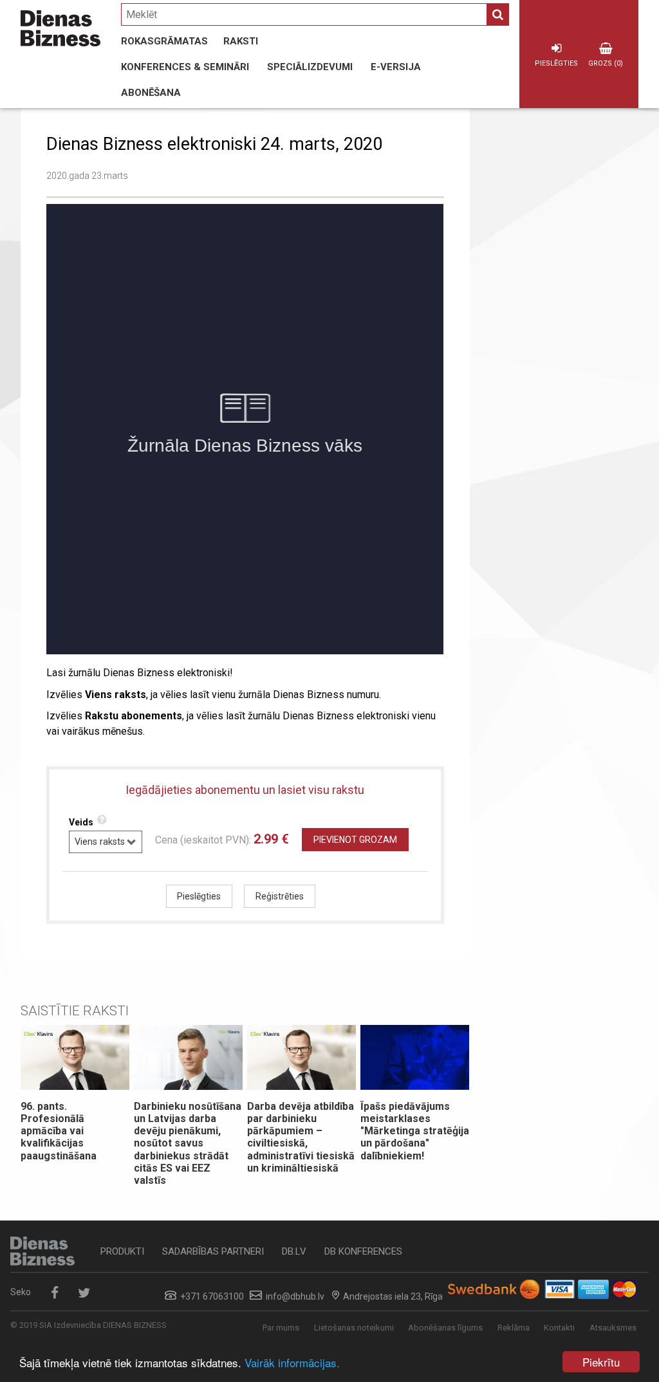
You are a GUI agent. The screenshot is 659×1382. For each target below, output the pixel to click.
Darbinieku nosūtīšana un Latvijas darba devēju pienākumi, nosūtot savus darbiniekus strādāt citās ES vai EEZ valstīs (187, 1143)
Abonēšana (151, 92)
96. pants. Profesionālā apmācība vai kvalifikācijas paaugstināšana (59, 1131)
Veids (81, 822)
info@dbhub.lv (295, 1296)
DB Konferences (363, 1251)
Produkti (122, 1251)
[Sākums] (60, 28)
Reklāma (513, 1327)
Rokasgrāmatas (164, 41)
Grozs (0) (605, 63)
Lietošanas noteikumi (354, 1327)
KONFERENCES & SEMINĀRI (185, 67)
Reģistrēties (279, 896)
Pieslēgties (556, 63)
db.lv (294, 1251)
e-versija (396, 67)
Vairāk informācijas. (292, 1362)
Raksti (240, 41)
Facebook (54, 1293)
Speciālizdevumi (310, 67)
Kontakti (559, 1327)
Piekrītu (601, 1362)
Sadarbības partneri (213, 1251)
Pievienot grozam (355, 839)
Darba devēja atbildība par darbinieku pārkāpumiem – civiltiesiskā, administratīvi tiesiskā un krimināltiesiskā (301, 1137)
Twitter (84, 1293)
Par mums (281, 1327)
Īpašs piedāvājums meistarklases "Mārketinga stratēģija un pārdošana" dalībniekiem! (414, 1131)
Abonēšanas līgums (445, 1327)
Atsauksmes (612, 1327)
